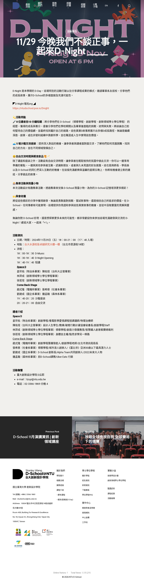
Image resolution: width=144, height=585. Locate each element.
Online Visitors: (60, 573)
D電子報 (95, 5)
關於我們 (40, 4)
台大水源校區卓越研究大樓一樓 (42, 244)
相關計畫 (69, 4)
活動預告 (72, 31)
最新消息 (28, 5)
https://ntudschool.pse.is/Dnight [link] (31, 108)
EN (106, 6)
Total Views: (76, 573)
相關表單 (83, 5)
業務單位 (54, 4)
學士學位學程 (88, 470)
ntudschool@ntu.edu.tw (27, 499)
